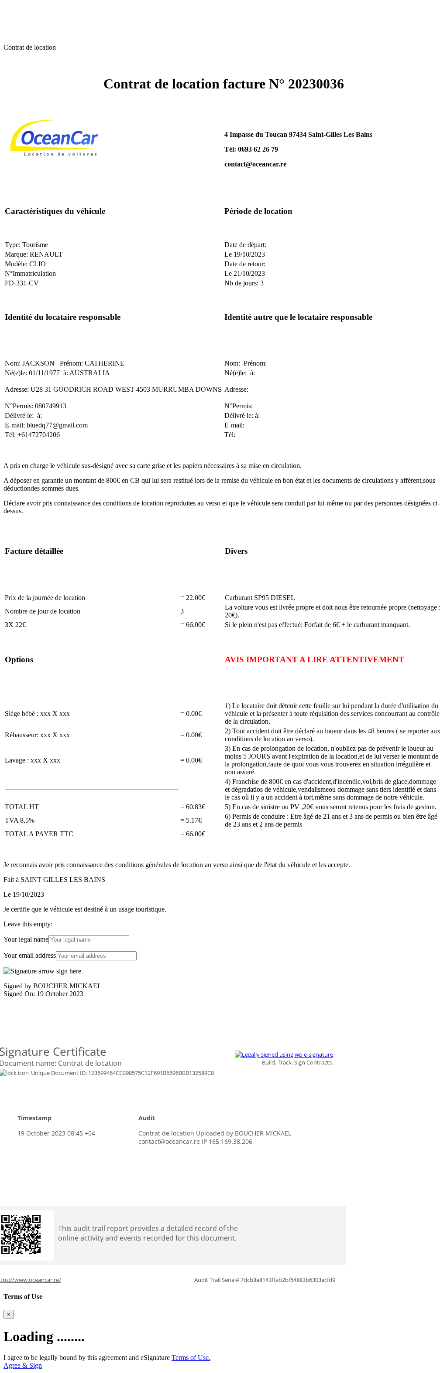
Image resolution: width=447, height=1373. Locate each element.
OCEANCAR (23, 7)
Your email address (29, 955)
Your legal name (25, 939)
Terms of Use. (191, 1357)
